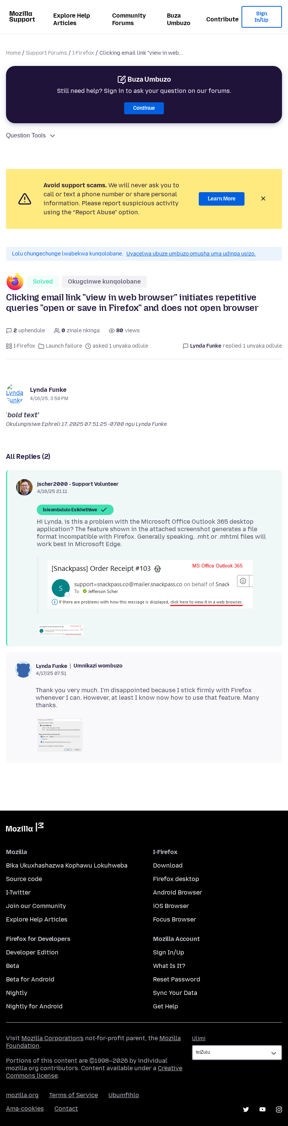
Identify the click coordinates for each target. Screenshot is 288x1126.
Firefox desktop (176, 879)
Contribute (222, 19)
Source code (24, 879)
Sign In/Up (261, 17)
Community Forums (129, 19)
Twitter (246, 1110)
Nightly (16, 992)
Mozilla (25, 829)
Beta (12, 965)
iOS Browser (171, 905)
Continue (144, 108)
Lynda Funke (48, 389)
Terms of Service (73, 1095)
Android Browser (177, 892)
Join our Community (36, 905)
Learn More (222, 199)
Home (13, 53)
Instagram (279, 1110)
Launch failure (64, 346)
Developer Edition (32, 952)
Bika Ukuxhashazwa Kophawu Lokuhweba (67, 865)
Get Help (165, 1006)
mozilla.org (22, 1095)
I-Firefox (83, 53)
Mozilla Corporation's (52, 1038)
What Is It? (169, 965)
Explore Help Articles (71, 19)
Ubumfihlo (123, 1095)
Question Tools (26, 135)
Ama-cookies (25, 1108)
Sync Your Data (175, 992)
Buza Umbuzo (178, 19)
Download (168, 865)
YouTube (263, 1110)
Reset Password (176, 979)
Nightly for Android (34, 1006)
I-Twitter (18, 892)
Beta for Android (30, 979)
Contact (66, 1108)
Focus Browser (174, 919)
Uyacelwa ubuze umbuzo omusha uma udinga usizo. (191, 254)
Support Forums (46, 53)
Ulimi (199, 1038)
